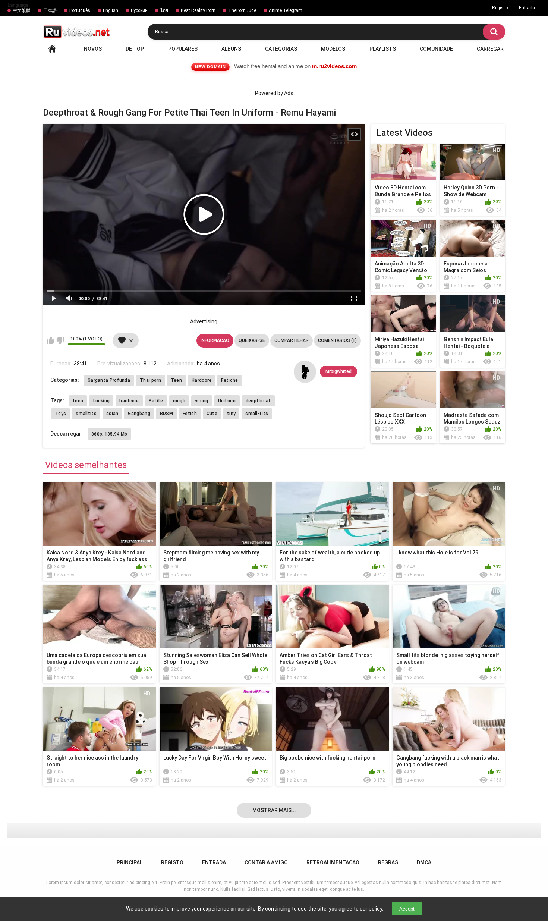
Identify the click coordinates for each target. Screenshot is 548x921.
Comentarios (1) (337, 340)
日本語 (50, 10)
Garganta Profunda (109, 380)
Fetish (190, 413)
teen (78, 400)
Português (79, 10)
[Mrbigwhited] (305, 372)
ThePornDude (242, 10)
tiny (231, 413)
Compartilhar (291, 340)
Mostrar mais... (274, 810)
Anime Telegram (285, 10)
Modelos (333, 49)
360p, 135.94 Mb (109, 434)
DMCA (424, 862)
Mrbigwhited (338, 371)
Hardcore (201, 380)
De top (135, 49)
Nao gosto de (60, 340)
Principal (52, 49)
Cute (212, 413)
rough (179, 400)
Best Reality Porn (198, 10)
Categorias (281, 49)
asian (112, 413)
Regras (388, 862)
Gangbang (139, 413)
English (110, 10)
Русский (139, 10)
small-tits (256, 413)
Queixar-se (252, 340)
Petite (156, 400)
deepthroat (258, 400)
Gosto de (50, 340)
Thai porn (150, 380)
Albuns (231, 49)
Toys (60, 413)
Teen (176, 380)
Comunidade (436, 49)
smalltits (86, 413)
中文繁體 (22, 10)
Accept (407, 909)
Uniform (227, 400)
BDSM (166, 413)
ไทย (164, 10)
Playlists (382, 49)
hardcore (129, 400)
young (201, 400)
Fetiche (229, 380)
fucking (101, 400)
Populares (183, 49)
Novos (93, 49)
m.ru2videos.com (334, 66)
